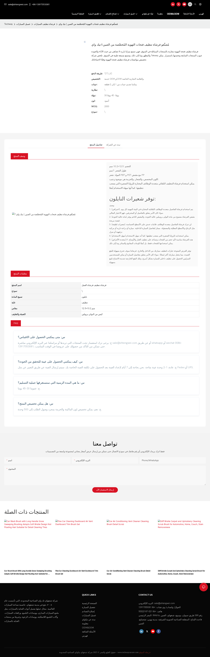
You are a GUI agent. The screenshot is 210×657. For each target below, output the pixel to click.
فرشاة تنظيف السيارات (44, 24)
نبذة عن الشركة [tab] (113, 144)
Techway (8, 24)
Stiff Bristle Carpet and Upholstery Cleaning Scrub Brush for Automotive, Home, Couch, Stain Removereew (181, 572)
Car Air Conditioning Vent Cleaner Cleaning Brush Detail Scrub (128, 572)
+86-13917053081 (41, 4)
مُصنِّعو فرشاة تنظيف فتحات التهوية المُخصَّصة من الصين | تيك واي (88, 24)
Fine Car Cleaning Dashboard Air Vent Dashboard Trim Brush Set (76, 572)
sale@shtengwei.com (18, 4)
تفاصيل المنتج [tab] (96, 144)
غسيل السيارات (23, 24)
